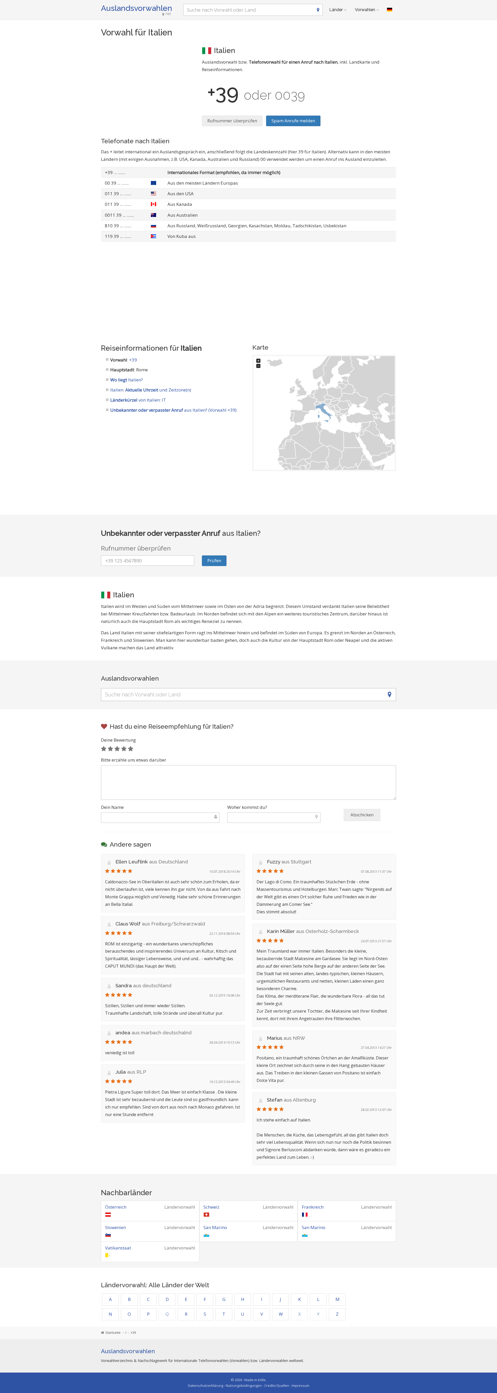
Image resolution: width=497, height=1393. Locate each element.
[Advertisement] (147, 81)
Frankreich (313, 1207)
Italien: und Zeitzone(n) (150, 390)
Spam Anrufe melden (293, 121)
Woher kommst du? (247, 807)
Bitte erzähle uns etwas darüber (133, 760)
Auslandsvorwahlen (136, 8)
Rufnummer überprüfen (232, 121)
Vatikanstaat (118, 1248)
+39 (133, 360)
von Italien (135, 400)
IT (164, 400)
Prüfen (214, 560)
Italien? (126, 380)
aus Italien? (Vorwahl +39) (173, 410)
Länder (336, 9)
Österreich (115, 1207)
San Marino (215, 1227)
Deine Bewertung (118, 740)
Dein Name (112, 807)
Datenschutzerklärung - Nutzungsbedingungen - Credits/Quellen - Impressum (248, 1385)
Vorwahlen (365, 9)
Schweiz (211, 1207)
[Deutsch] (389, 10)
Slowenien (115, 1227)
